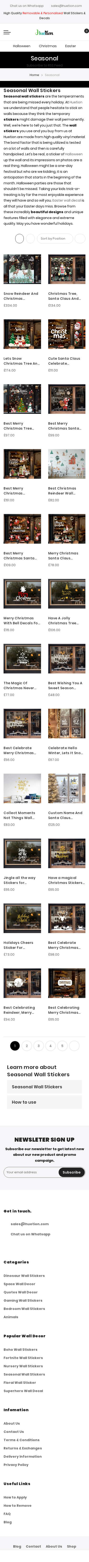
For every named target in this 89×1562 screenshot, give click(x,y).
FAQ (7, 1513)
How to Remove (18, 1505)
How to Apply (15, 1497)
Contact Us (14, 1431)
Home (34, 75)
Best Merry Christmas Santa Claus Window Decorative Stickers (66, 426)
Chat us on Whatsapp (27, 6)
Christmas (48, 46)
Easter (70, 46)
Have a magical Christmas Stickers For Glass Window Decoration (65, 880)
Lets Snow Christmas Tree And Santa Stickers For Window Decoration (22, 361)
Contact (33, 1546)
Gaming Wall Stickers (23, 1300)
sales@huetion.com (66, 6)
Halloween (21, 46)
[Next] (74, 1046)
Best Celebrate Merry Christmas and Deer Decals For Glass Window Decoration (66, 945)
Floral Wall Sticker (20, 1382)
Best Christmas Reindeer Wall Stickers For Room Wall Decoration (64, 491)
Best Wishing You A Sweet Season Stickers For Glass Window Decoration (66, 686)
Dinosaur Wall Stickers (24, 1275)
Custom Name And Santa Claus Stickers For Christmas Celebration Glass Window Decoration (66, 815)
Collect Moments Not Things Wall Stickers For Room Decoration (20, 815)
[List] (30, 238)
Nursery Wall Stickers (23, 1366)
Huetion (76, 102)
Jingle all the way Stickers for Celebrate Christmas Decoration (19, 880)
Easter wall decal (66, 200)
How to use (24, 1102)
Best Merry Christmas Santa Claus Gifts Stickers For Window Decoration (21, 556)
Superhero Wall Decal (23, 1391)
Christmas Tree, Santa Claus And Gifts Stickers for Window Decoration (66, 296)
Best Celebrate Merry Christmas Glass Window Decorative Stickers (21, 751)
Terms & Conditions (22, 1440)
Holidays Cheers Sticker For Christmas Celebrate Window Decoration (21, 945)
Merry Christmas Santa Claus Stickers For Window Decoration (66, 556)
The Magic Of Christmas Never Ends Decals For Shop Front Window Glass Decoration (21, 686)
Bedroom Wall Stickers (24, 1308)
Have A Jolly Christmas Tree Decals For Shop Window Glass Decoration (63, 621)
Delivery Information (23, 1456)
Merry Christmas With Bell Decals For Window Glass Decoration (21, 621)
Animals (11, 1317)
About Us (12, 1423)
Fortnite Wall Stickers (23, 1357)
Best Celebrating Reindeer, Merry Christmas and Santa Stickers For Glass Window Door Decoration (21, 1010)
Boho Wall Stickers (20, 1349)
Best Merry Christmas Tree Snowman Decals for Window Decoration (19, 426)
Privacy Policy (16, 1464)
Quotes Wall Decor (21, 1292)
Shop (71, 1546)
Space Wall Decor (19, 1284)
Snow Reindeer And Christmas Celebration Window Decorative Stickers (21, 296)
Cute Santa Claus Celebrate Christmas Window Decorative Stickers (66, 361)
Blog (8, 1522)
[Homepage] (55, 1556)
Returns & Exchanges (23, 1448)
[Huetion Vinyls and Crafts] (44, 32)
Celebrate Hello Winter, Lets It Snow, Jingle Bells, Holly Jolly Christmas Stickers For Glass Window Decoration (66, 751)
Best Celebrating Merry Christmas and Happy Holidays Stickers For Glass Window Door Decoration (66, 1010)
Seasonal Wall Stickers (37, 1087)
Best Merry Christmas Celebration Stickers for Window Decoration (22, 491)
